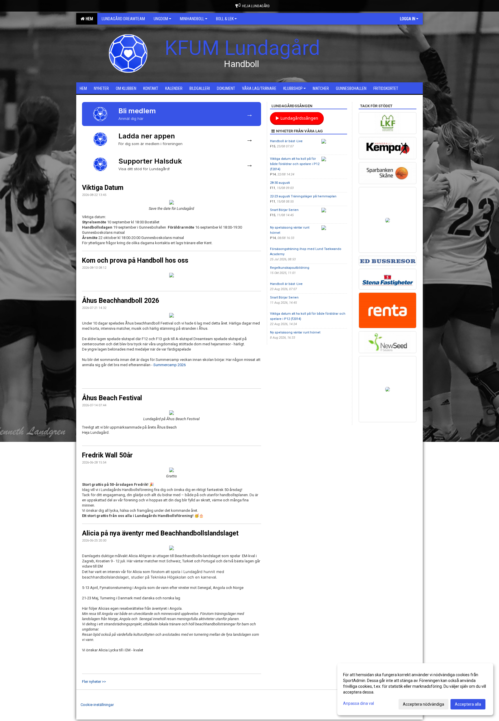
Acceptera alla (468, 704)
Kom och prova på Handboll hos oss (135, 260)
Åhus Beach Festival (112, 398)
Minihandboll (192, 18)
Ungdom (161, 18)
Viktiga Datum (102, 188)
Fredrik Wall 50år (107, 455)
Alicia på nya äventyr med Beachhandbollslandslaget (160, 533)
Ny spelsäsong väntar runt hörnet (295, 332)
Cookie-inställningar (97, 705)
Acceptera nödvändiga (423, 704)
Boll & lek (225, 18)
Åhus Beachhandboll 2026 (120, 301)
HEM (88, 18)
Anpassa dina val (358, 703)
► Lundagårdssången (296, 118)
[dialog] (415, 689)
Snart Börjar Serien (284, 210)
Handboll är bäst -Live (286, 141)
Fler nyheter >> (94, 681)
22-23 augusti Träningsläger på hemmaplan (303, 196)
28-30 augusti (280, 183)
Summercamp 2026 (169, 365)
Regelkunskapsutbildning (289, 268)
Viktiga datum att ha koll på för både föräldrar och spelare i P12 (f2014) (294, 164)
